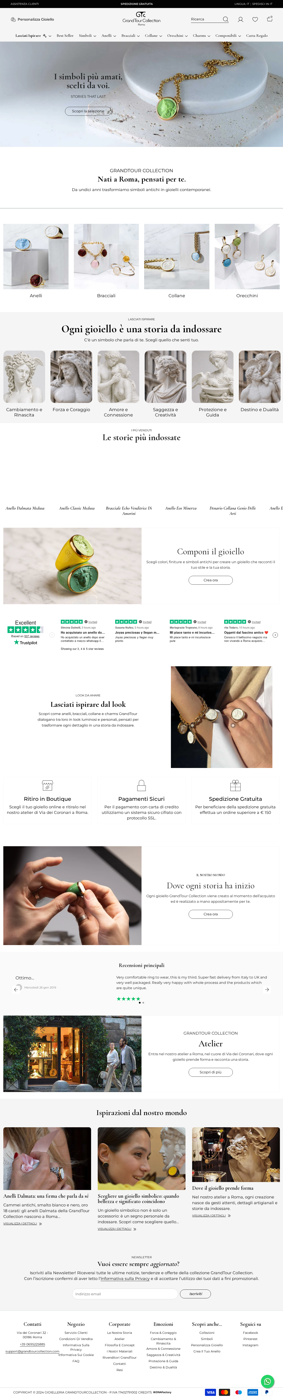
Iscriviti (195, 1294)
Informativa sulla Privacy (125, 1278)
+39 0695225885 (32, 1344)
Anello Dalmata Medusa (25, 508)
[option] (24, 383)
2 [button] (143, 1003)
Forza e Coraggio (71, 409)
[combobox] (205, 19)
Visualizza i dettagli (20, 1223)
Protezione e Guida (213, 412)
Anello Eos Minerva (181, 508)
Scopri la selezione (88, 111)
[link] (221, 717)
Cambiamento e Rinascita (24, 412)
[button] (16, 989)
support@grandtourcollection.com (32, 1351)
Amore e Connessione (118, 412)
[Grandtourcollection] (36, 256)
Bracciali (106, 295)
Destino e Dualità (260, 409)
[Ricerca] (210, 19)
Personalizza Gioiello (36, 19)
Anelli (36, 295)
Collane (176, 295)
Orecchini (247, 295)
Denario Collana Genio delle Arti (233, 511)
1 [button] (140, 1003)
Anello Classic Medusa (77, 508)
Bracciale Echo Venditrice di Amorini (129, 511)
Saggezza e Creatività (165, 412)
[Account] (240, 19)
